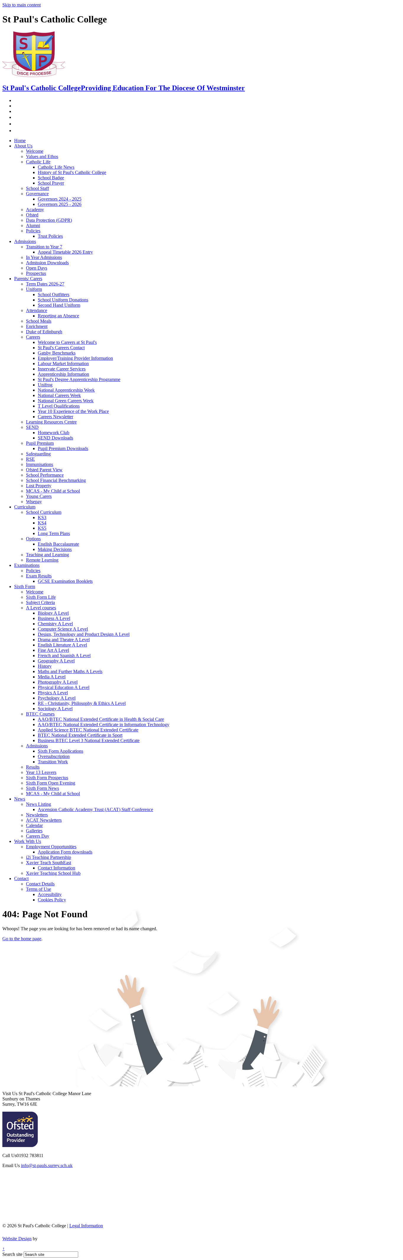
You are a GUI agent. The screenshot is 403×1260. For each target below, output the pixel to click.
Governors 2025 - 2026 (59, 204)
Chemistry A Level (55, 623)
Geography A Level (56, 660)
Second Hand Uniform (59, 305)
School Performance (45, 475)
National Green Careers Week (66, 400)
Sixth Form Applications (60, 751)
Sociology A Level (55, 708)
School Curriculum (43, 512)
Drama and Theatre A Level (64, 639)
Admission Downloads (47, 262)
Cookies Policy (52, 899)
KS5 (42, 528)
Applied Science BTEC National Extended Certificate (88, 729)
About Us (23, 145)
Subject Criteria (40, 602)
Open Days (36, 267)
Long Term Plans (54, 533)
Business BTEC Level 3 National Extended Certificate (89, 740)
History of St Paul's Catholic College (72, 172)
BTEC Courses (40, 713)
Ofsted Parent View (44, 469)
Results (33, 767)
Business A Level (54, 618)
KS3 (42, 517)
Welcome (34, 151)
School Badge (51, 177)
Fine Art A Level (53, 650)
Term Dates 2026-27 (45, 283)
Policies (33, 230)
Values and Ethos (42, 156)
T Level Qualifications (59, 405)
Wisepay (34, 501)
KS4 (42, 522)
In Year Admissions (44, 257)
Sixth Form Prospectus (47, 777)
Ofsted (32, 214)
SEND (32, 427)
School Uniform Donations (63, 299)
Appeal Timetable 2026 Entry (65, 252)
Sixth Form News (42, 788)
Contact (21, 878)
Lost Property (38, 485)
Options (33, 538)
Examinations (27, 565)
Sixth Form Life (41, 597)
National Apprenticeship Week (66, 390)
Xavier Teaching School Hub (53, 873)
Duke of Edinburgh (44, 331)
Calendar (34, 825)
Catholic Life (38, 161)
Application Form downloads (65, 851)
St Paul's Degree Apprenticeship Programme (79, 379)
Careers (33, 336)
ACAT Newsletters (44, 820)
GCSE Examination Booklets (65, 581)
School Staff (37, 188)
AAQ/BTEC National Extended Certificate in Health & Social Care (101, 719)
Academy (35, 209)
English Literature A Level (62, 644)
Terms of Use (38, 889)
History (45, 666)
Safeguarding (38, 453)
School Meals (38, 321)
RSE (30, 459)
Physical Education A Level (63, 687)
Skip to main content (21, 4)
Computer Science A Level (63, 628)
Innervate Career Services (62, 368)
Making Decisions (55, 549)
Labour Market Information (63, 363)
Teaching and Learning (47, 554)
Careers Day (37, 836)
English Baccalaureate (58, 544)
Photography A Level (58, 682)
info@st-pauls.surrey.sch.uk (47, 1165)
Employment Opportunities (51, 846)
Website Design (17, 1238)
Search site (12, 1254)
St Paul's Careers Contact (61, 347)
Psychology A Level (57, 697)
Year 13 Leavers (41, 772)
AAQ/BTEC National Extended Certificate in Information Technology (103, 724)
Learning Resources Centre (51, 421)
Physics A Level (53, 692)
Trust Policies (50, 236)
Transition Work (53, 761)
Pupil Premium (40, 443)
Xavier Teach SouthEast (48, 862)
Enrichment (36, 326)
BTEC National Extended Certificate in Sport (80, 735)
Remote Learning (42, 559)
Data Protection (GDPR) (49, 220)
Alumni (33, 225)
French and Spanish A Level (64, 655)
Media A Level (51, 676)
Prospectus (36, 273)
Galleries (34, 830)
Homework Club (53, 432)
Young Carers (39, 496)
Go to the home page (21, 938)
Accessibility (50, 894)
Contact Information (56, 867)
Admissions (25, 241)
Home (20, 140)
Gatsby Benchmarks (57, 352)
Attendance (36, 310)
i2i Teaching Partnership (48, 857)
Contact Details (40, 883)
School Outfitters (53, 294)
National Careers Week (59, 395)
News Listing (38, 804)
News (19, 798)
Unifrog (45, 384)
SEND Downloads (55, 437)
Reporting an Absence (58, 315)
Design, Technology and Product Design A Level (84, 634)
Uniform (34, 289)
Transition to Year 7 (44, 246)
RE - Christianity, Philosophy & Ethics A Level (82, 703)
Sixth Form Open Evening (50, 782)
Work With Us (27, 841)
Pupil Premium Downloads (63, 448)
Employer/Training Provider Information (75, 358)
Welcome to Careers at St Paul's (67, 342)
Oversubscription (54, 756)
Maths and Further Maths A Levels (70, 671)
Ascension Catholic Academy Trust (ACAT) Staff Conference (95, 809)
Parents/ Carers (28, 278)
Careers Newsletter (55, 416)
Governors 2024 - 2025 (59, 198)
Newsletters (37, 814)
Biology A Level (53, 613)
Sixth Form (24, 586)
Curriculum (24, 506)
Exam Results (39, 575)
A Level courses (41, 607)
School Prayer (51, 183)
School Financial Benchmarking (56, 480)
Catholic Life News (56, 167)
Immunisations (39, 464)
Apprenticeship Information (63, 374)
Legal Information (86, 1225)
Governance (37, 193)
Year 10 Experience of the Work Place (73, 411)
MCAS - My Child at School (53, 490)
